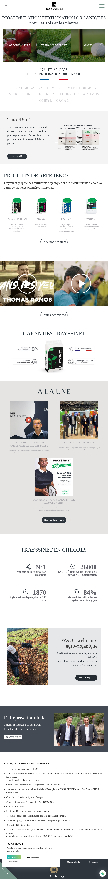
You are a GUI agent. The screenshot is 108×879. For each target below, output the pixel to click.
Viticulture (21, 94)
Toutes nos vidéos (54, 315)
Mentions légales (73, 862)
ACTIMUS (91, 94)
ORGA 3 (62, 100)
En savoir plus (13, 736)
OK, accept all (13, 857)
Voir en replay (86, 677)
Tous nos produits (54, 241)
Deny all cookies (33, 857)
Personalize (13, 862)
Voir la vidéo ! (17, 156)
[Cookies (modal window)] (102, 873)
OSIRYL (45, 100)
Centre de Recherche (58, 94)
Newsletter (93, 862)
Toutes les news (54, 520)
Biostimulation (27, 88)
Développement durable (71, 88)
